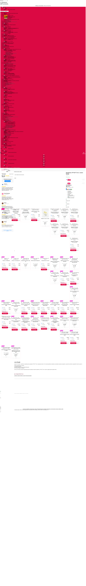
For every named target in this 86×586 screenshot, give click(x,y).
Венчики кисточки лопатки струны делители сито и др (12, 116)
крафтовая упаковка (17, 375)
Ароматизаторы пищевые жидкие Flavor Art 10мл (11, 21)
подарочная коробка (28, 375)
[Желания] (6, 218)
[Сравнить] (5, 218)
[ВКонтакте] (66, 189)
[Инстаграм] (0, 408)
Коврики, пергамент (8, 118)
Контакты (43, 164)
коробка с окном (22, 375)
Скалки (6, 85)
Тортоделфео (2, 167)
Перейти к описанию (71, 197)
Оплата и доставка (3, 1)
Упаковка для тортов (16, 167)
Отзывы (44, 162)
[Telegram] (69, 189)
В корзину (15, 220)
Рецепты (44, 159)
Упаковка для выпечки (8, 167)
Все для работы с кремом (8, 117)
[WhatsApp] (71, 189)
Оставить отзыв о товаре (18, 171)
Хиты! (44, 157)
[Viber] (70, 189)
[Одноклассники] (67, 189)
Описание (3, 169)
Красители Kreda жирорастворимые (10, 129)
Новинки (44, 155)
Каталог (4, 7)
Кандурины (7, 128)
